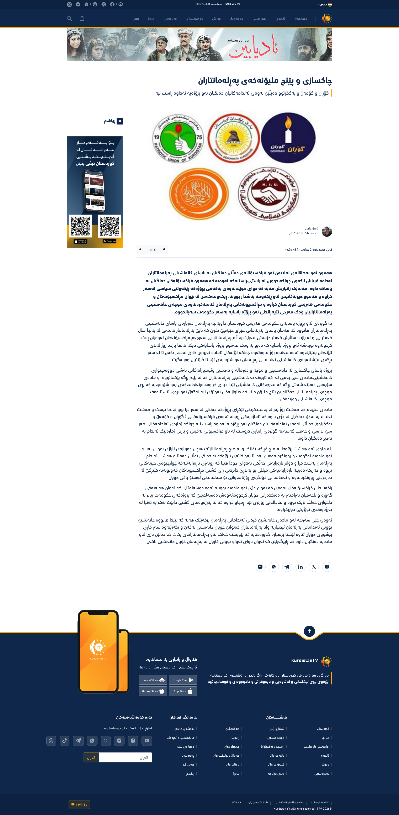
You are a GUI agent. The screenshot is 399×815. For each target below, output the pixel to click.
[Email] (261, 567)
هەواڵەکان (301, 18)
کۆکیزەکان (236, 802)
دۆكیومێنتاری (194, 18)
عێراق (325, 737)
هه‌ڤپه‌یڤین (232, 728)
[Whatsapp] (274, 567)
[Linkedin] (300, 567)
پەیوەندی (188, 755)
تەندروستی (259, 18)
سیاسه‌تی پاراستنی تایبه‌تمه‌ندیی (290, 802)
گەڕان (91, 757)
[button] (69, 18)
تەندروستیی (321, 773)
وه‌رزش (216, 18)
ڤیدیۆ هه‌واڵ (276, 764)
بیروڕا (136, 18)
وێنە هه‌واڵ (277, 755)
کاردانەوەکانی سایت (320, 802)
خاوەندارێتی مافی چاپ (258, 802)
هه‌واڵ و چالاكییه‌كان (226, 755)
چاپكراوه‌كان (231, 746)
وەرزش (325, 764)
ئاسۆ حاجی (311, 228)
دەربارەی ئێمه (185, 746)
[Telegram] (287, 567)
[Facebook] (327, 567)
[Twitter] (314, 567)
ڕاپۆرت (235, 737)
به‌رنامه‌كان (170, 18)
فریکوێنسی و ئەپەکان (180, 737)
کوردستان (323, 728)
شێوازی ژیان (277, 728)
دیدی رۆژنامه (276, 773)
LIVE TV (81, 804)
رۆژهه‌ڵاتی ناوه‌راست (316, 746)
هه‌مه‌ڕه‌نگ (236, 18)
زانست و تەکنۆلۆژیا (272, 746)
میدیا (151, 18)
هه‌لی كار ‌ (188, 764)
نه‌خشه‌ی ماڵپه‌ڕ (184, 728)
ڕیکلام (190, 773)
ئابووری (280, 18)
